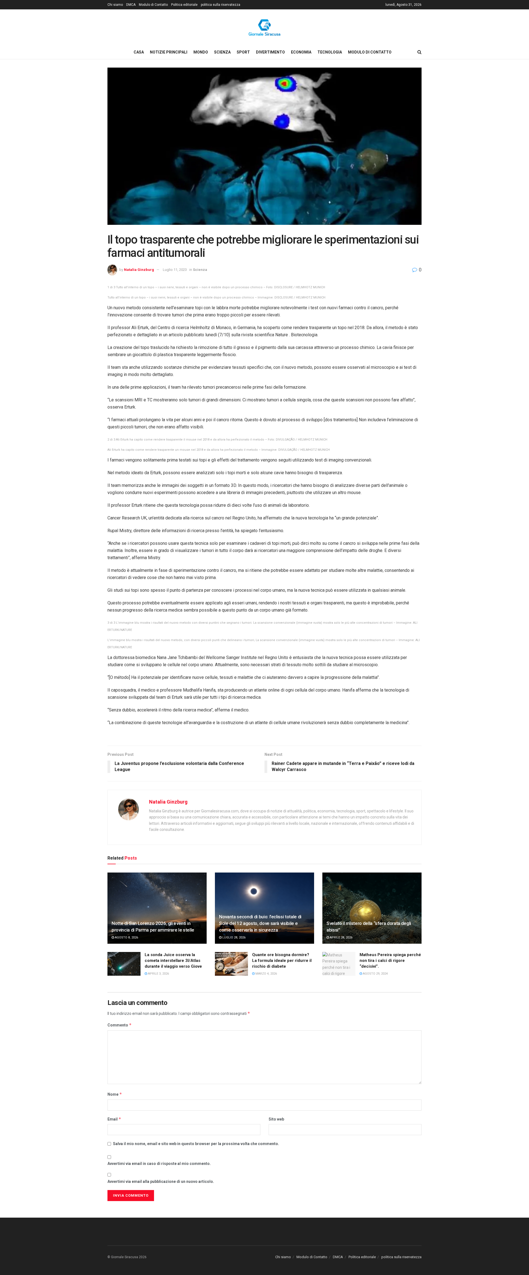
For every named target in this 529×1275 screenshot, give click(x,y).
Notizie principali (168, 52)
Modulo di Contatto (153, 5)
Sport (243, 52)
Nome (114, 1094)
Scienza (222, 52)
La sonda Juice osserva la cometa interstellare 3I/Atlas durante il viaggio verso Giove (173, 960)
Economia (301, 52)
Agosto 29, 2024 (375, 973)
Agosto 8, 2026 (126, 937)
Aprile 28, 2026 (340, 937)
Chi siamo (115, 5)
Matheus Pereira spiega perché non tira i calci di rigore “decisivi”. (390, 960)
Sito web (276, 1119)
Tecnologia (329, 52)
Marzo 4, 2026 (266, 973)
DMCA (131, 5)
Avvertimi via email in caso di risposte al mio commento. (159, 1163)
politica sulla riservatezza (220, 5)
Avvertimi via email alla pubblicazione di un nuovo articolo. (160, 1181)
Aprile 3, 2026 (158, 973)
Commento (119, 1025)
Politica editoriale (184, 5)
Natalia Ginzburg (139, 270)
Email (114, 1119)
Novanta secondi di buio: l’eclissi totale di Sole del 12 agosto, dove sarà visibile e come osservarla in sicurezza (260, 923)
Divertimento (270, 52)
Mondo (200, 52)
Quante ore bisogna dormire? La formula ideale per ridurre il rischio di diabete (282, 960)
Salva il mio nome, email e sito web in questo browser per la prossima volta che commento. (196, 1143)
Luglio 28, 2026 (233, 937)
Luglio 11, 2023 (175, 270)
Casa (139, 52)
